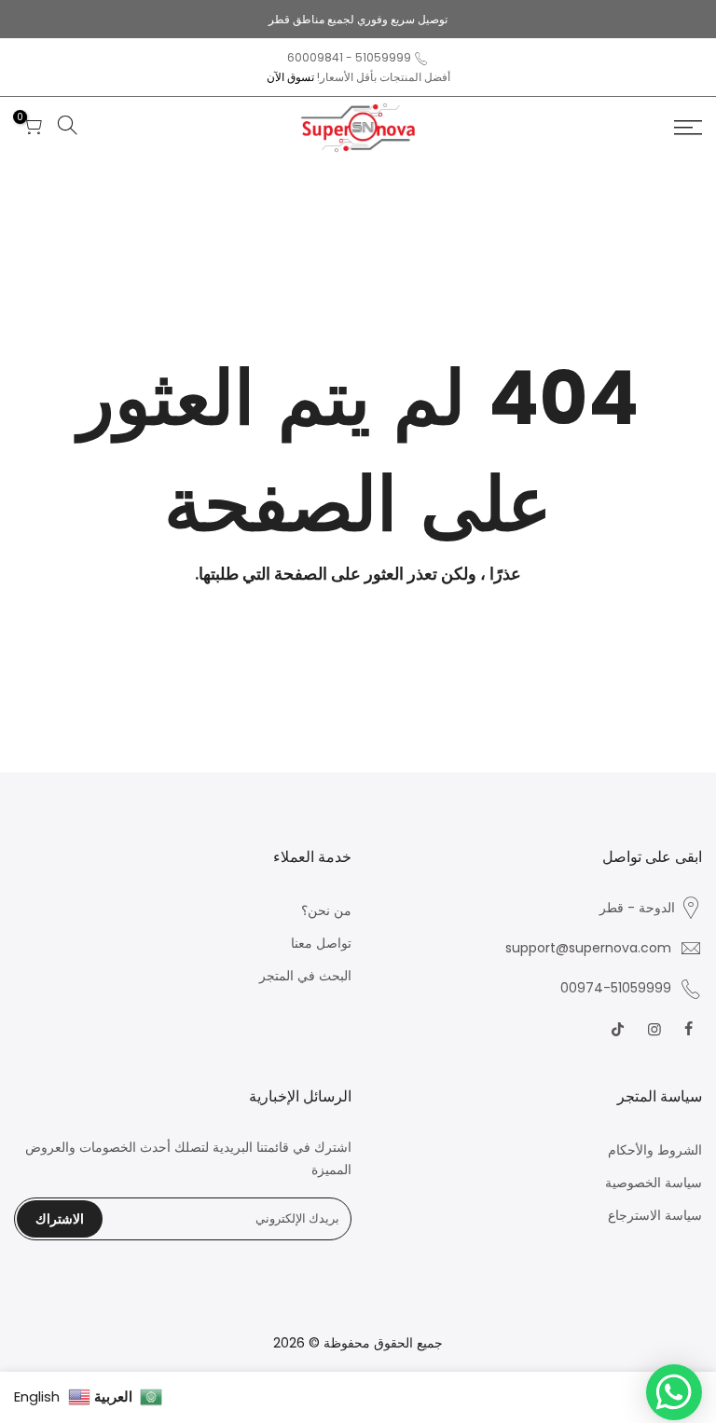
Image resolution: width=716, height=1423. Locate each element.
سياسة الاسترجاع (655, 1215)
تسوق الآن (290, 77)
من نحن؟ (326, 910)
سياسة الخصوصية (653, 1182)
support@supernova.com (588, 947)
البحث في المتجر (305, 975)
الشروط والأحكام (655, 1150)
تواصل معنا (321, 943)
